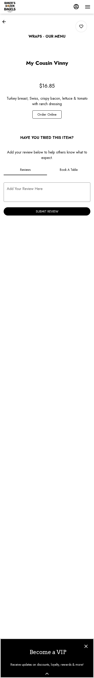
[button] (5, 21)
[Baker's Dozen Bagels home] (24, 7)
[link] (47, 114)
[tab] (25, 169)
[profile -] (76, 6)
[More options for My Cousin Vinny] (81, 26)
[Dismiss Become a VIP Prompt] (86, 646)
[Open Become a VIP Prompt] (47, 673)
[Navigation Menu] (88, 7)
